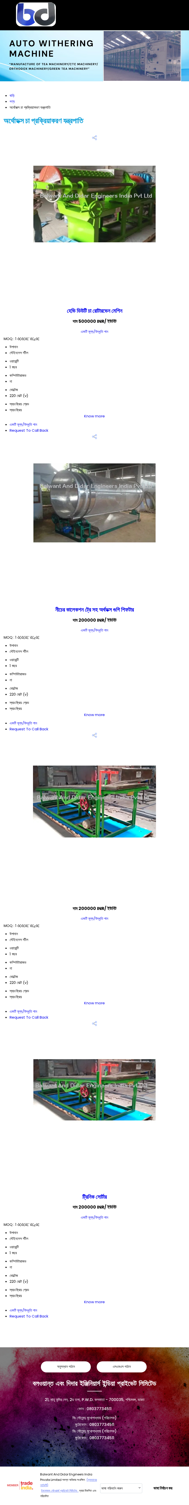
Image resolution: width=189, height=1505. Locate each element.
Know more (94, 416)
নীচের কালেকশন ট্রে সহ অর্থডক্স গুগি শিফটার (94, 610)
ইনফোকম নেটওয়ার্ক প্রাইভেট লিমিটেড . (60, 1490)
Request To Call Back (29, 430)
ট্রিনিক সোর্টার (94, 1197)
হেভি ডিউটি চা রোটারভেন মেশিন (94, 311)
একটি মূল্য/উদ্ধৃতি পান (94, 331)
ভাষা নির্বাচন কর (163, 1488)
